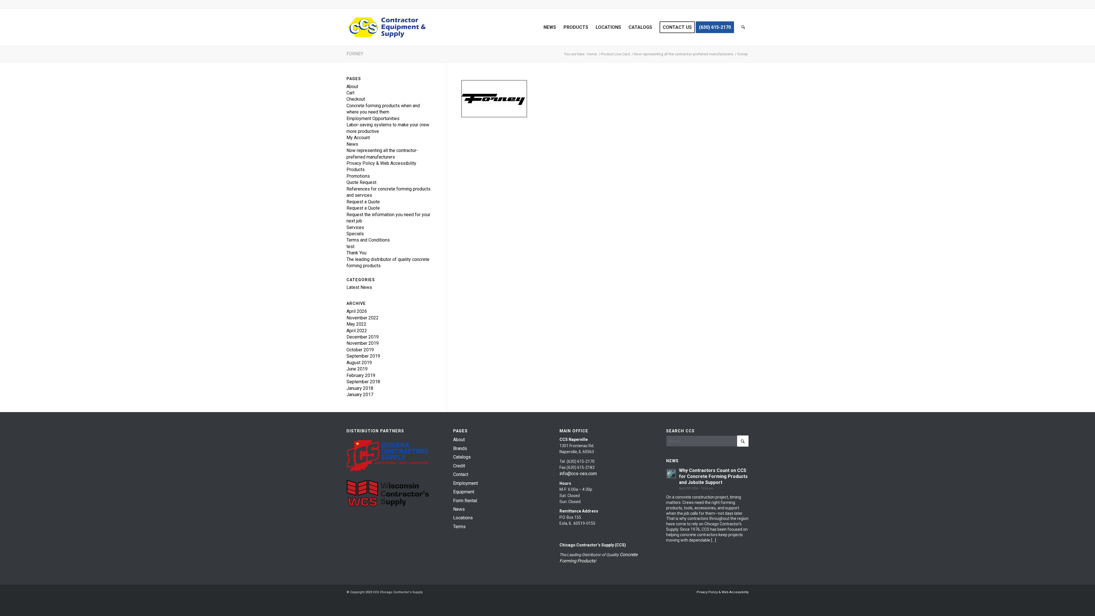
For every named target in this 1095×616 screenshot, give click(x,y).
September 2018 (363, 381)
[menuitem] (550, 27)
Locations (463, 517)
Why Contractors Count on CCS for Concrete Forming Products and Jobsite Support (713, 476)
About (352, 86)
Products (355, 169)
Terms (459, 526)
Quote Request (361, 182)
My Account (358, 137)
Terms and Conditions (368, 240)
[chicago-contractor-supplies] (386, 27)
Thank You (356, 253)
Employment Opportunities (373, 118)
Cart (350, 93)
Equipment (463, 492)
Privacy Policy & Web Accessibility (381, 163)
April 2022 (356, 330)
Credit (459, 466)
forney (354, 53)
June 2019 (357, 369)
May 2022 (356, 324)
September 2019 (363, 356)
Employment (465, 483)
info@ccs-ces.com (578, 473)
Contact (460, 474)
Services (355, 227)
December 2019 (362, 337)
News (352, 144)
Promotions (358, 176)
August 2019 (359, 362)
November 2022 (362, 318)
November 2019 (362, 343)
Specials (355, 233)
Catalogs (462, 457)
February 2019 (360, 375)
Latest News (359, 287)
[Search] (743, 27)
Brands (460, 448)
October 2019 (360, 349)
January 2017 (359, 394)
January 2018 (359, 388)
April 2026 (356, 311)
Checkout (355, 99)
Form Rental (465, 500)
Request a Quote (363, 201)
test (350, 246)
